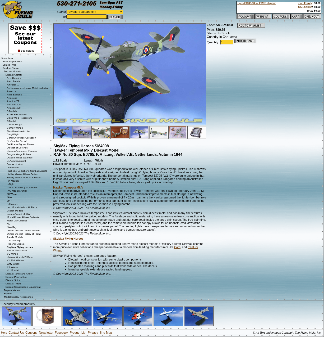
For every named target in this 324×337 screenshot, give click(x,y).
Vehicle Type (9, 64)
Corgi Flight (13, 134)
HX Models (13, 181)
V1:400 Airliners (15, 260)
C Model (11, 121)
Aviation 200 (14, 104)
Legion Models (15, 210)
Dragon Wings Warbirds (19, 157)
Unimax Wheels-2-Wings (20, 257)
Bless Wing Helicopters (19, 118)
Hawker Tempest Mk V (68, 187)
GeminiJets (13, 167)
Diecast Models (12, 71)
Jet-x (9, 200)
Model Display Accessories (18, 297)
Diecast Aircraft (13, 74)
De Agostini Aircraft (17, 141)
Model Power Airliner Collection (23, 217)
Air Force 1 (13, 84)
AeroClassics (14, 78)
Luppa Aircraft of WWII (19, 214)
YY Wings (12, 267)
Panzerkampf (14, 240)
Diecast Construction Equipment (23, 287)
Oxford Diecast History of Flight (24, 234)
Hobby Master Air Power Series (24, 177)
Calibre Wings (14, 124)
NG (8, 224)
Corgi (177, 247)
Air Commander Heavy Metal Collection (28, 88)
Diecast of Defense (17, 147)
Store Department (12, 61)
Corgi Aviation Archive (18, 131)
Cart (305, 3)
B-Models (12, 111)
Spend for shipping (256, 3)
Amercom (12, 91)
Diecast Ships (12, 280)
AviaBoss (12, 98)
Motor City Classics (17, 220)
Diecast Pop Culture (16, 277)
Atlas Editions (14, 94)
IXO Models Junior (17, 190)
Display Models (12, 290)
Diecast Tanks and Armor (18, 273)
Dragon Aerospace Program (22, 151)
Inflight (10, 184)
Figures (8, 293)
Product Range (11, 68)
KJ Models (12, 204)
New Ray (12, 227)
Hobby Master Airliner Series (22, 174)
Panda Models (15, 237)
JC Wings (12, 194)
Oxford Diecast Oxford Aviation (23, 230)
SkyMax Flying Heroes (68, 238)
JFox (9, 197)
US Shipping (305, 6)
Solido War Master (17, 250)
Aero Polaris (13, 81)
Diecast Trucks (13, 283)
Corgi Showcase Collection (21, 137)
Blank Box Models (17, 114)
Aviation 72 (13, 101)
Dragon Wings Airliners (19, 154)
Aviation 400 (14, 108)
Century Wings (15, 127)
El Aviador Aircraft (16, 161)
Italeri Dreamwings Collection (22, 187)
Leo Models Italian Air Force (22, 207)
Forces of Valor (15, 164)
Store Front (7, 58)
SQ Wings (12, 253)
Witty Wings (13, 263)
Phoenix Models (15, 244)
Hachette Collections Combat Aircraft (27, 171)
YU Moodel (13, 270)
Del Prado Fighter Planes (20, 144)
